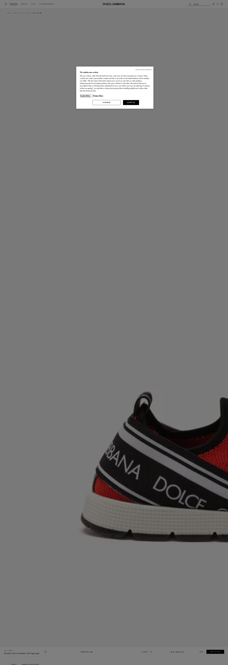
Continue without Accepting (143, 69)
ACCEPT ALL (131, 102)
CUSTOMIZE (106, 102)
